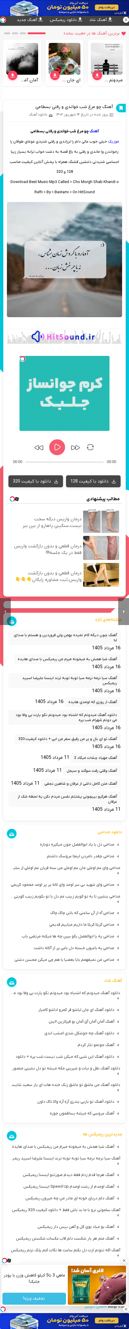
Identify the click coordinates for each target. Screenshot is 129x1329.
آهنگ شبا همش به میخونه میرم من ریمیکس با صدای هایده (67, 659)
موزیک (113, 141)
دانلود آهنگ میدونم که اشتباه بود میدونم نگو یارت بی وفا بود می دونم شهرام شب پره (66, 717)
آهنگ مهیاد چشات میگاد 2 (95, 757)
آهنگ (94, 131)
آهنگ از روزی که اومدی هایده (92, 702)
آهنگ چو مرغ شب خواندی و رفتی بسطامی (74, 107)
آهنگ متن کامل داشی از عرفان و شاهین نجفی (80, 783)
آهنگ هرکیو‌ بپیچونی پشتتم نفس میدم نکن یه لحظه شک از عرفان (67, 799)
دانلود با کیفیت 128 (90, 481)
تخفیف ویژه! (34, 1299)
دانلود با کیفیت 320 (32, 481)
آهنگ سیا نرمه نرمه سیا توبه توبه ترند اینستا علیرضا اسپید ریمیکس (69, 680)
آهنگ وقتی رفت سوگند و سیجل (92, 770)
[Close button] (125, 1261)
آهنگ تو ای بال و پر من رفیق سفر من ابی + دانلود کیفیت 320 (67, 738)
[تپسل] (23, 359)
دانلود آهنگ (38, 114)
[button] (36, 33)
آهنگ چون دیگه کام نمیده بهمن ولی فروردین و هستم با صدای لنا (65, 638)
